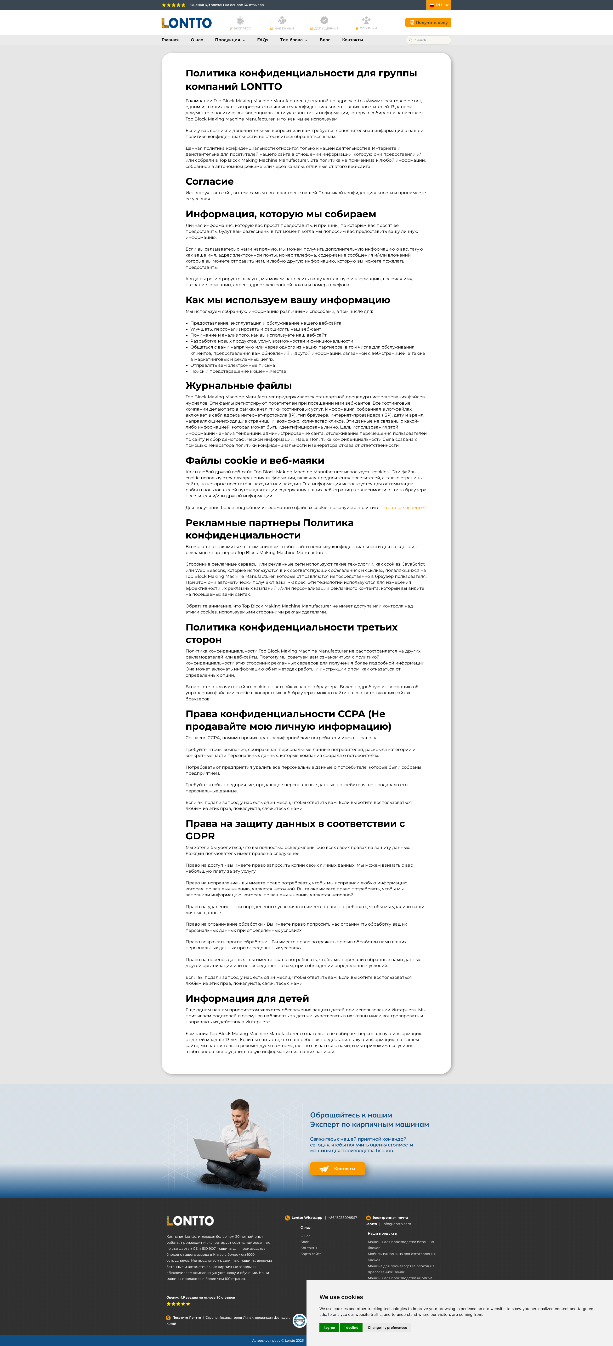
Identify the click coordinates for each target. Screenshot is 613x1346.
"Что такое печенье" (403, 507)
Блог (305, 1242)
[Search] (410, 40)
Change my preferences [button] (387, 1327)
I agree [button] (329, 1327)
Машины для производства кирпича (400, 1278)
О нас (306, 1227)
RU (438, 5)
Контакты (344, 1168)
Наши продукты (382, 1233)
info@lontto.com (397, 1224)
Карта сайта (311, 1254)
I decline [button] (351, 1327)
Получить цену (432, 22)
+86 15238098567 (342, 1217)
